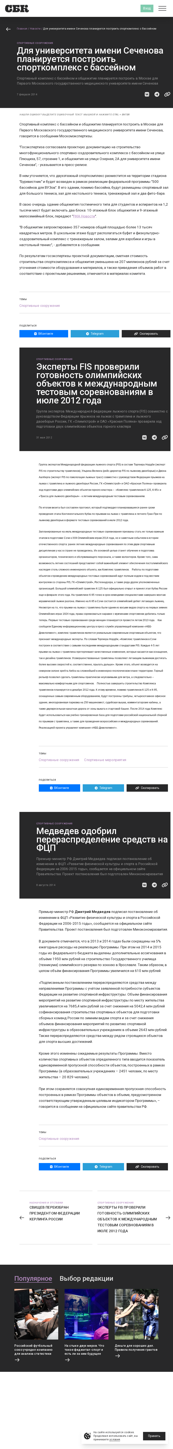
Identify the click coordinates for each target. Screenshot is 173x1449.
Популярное (33, 1278)
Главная (22, 28)
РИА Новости (84, 216)
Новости (35, 28)
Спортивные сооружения (35, 43)
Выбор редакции (86, 1278)
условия (114, 1439)
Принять (154, 1436)
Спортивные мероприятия (105, 760)
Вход (147, 8)
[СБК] (17, 8)
